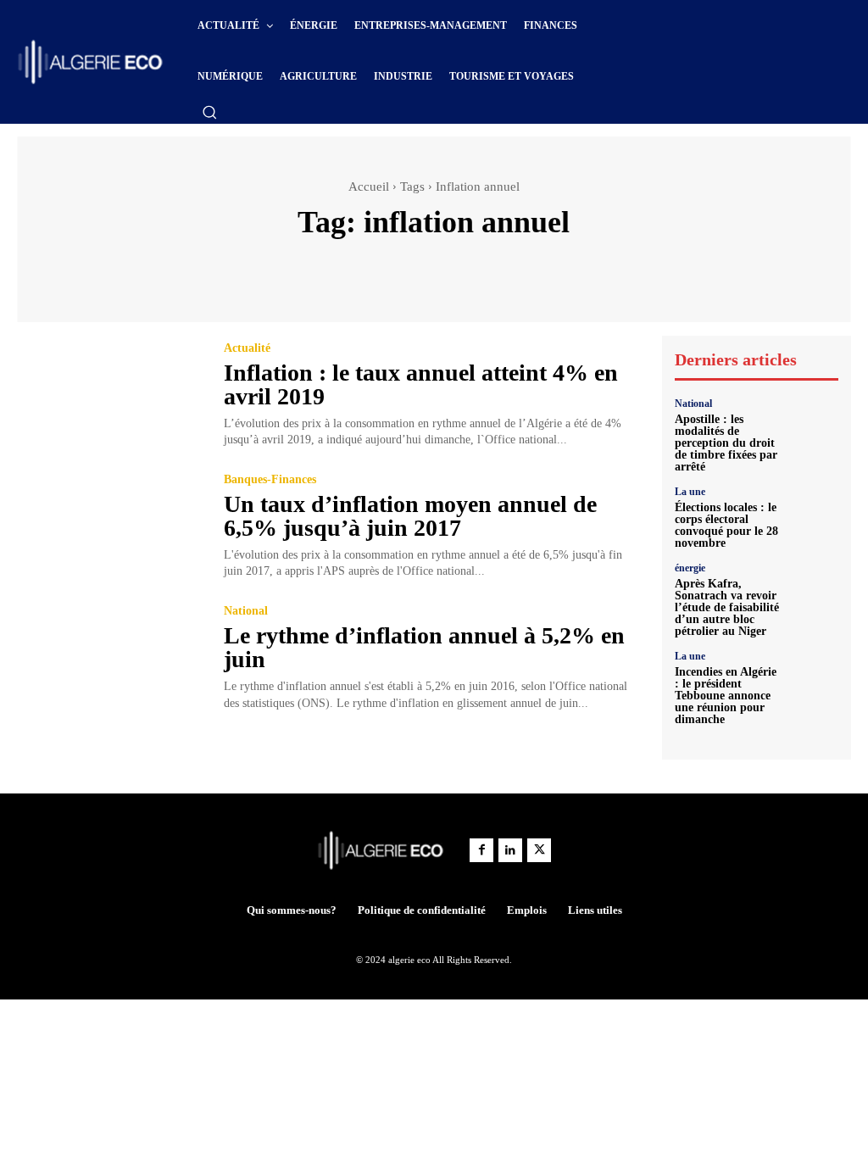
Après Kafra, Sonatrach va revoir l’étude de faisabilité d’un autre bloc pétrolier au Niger (727, 607)
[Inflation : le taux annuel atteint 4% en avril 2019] (110, 395)
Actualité (247, 348)
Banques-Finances (270, 480)
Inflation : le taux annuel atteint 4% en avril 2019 (421, 384)
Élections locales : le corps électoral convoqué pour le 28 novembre (726, 525)
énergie (690, 568)
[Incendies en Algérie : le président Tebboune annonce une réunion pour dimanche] (813, 675)
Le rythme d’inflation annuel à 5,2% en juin (424, 647)
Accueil (368, 186)
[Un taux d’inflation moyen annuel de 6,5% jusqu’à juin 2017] (110, 526)
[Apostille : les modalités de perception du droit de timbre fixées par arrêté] (813, 423)
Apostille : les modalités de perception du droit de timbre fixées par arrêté (726, 443)
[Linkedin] (510, 850)
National (246, 611)
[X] (539, 850)
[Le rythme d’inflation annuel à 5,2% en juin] (110, 658)
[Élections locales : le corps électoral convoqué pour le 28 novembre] (813, 511)
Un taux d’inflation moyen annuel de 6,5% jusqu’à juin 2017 (410, 516)
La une (690, 492)
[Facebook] (481, 850)
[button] (209, 112)
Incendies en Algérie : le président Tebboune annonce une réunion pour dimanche (725, 695)
